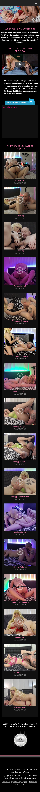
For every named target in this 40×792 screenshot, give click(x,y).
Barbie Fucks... (20, 672)
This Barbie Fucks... (20, 707)
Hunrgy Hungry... (20, 426)
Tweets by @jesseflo (10, 107)
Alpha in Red (20, 637)
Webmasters (33, 781)
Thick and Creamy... (20, 321)
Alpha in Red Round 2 (20, 602)
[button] (20, 64)
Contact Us (6, 781)
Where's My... (20, 180)
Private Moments (20, 286)
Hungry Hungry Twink (20, 496)
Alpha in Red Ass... (20, 567)
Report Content (20, 784)
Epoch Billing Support (19, 781)
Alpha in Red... (20, 532)
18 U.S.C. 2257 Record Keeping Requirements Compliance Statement (21, 776)
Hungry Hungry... (20, 391)
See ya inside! (17, 93)
